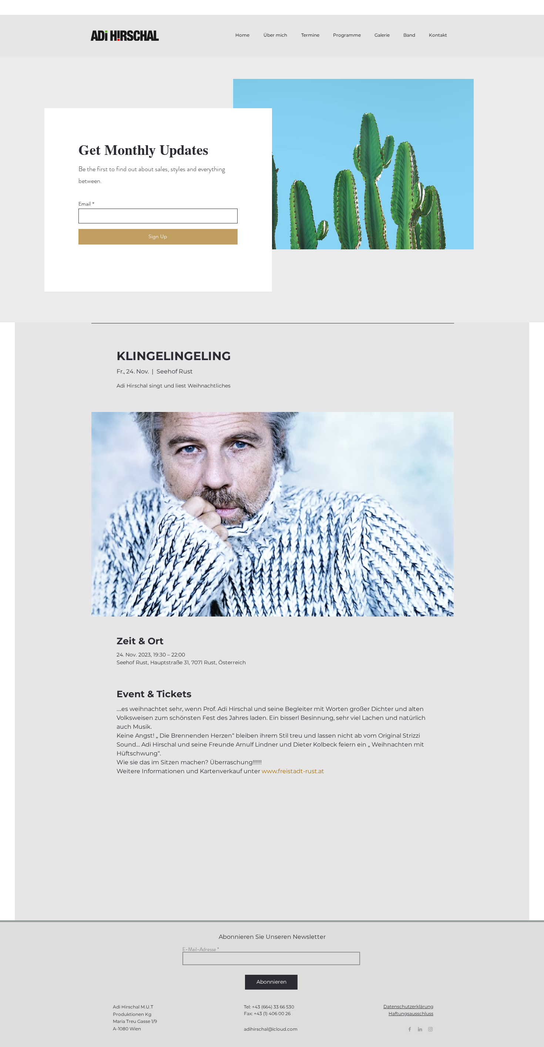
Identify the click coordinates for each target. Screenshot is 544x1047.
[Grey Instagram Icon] (430, 1029)
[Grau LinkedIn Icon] (420, 1029)
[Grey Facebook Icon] (410, 1029)
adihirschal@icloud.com (271, 1029)
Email (84, 203)
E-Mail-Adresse (199, 949)
